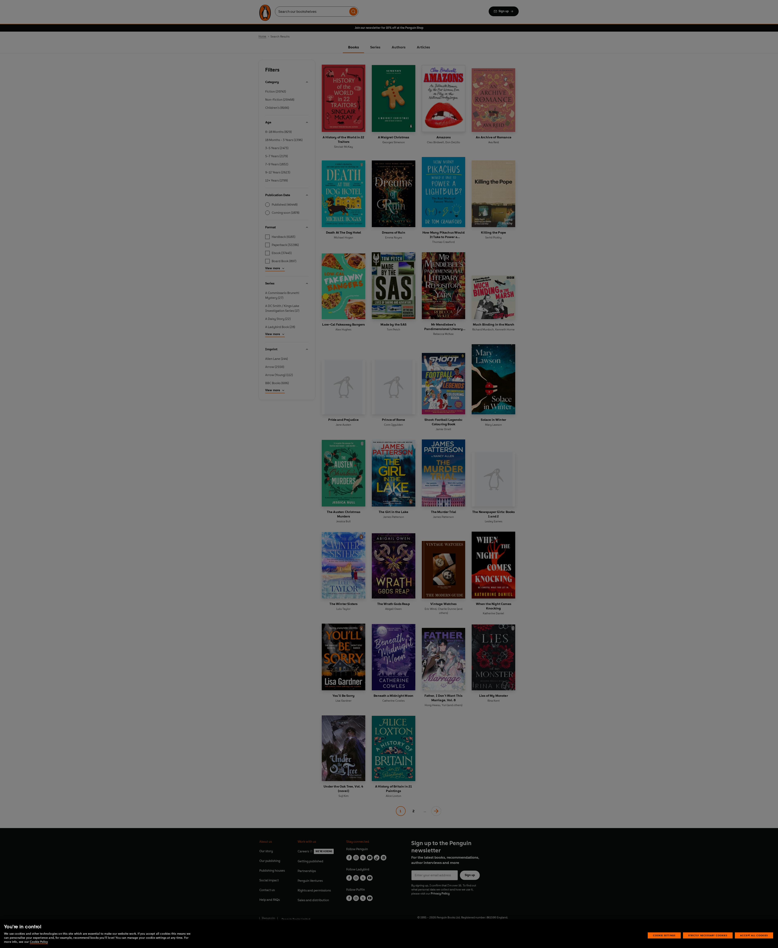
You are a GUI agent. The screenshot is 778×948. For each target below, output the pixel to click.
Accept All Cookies (754, 935)
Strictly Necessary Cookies (707, 935)
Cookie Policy (39, 942)
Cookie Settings (664, 935)
